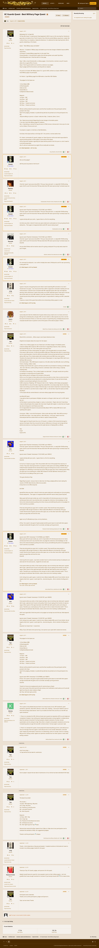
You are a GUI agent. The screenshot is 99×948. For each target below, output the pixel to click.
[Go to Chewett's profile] (10, 159)
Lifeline (43, 698)
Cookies (11, 945)
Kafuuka (10, 711)
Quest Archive (21, 21)
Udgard (44, 436)
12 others (60, 436)
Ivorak (46, 589)
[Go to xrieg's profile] (10, 286)
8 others (60, 151)
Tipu (8, 21)
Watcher (49, 254)
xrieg (51, 151)
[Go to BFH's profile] (10, 444)
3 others (60, 329)
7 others (60, 529)
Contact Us (6, 945)
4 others (60, 254)
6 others (60, 201)
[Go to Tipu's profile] (5, 21)
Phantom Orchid (50, 201)
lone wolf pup (54, 329)
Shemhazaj (51, 529)
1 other (60, 698)
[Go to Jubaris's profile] (10, 314)
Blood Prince (45, 329)
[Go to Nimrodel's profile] (10, 236)
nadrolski (55, 589)
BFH (10, 449)
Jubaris (10, 319)
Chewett (10, 164)
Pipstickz (53, 151)
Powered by (89, 945)
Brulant (47, 436)
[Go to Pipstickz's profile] (10, 183)
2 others (60, 739)
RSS (16, 945)
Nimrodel (10, 241)
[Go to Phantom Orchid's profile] (10, 870)
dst (56, 151)
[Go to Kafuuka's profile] (10, 706)
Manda (55, 529)
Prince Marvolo (54, 254)
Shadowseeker (43, 201)
